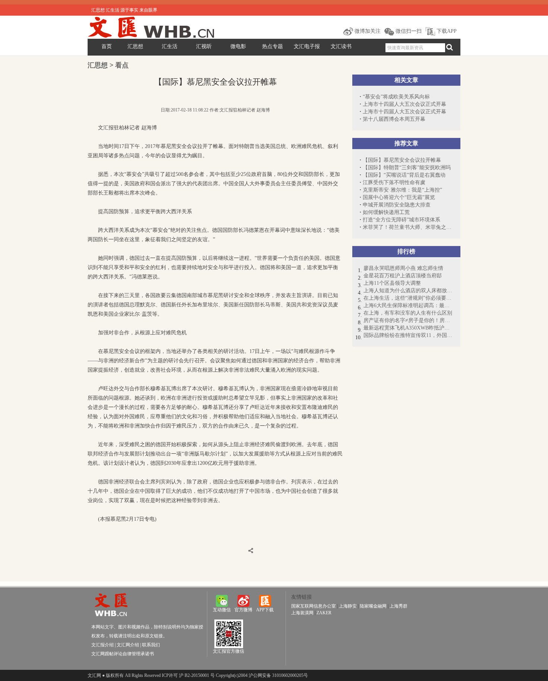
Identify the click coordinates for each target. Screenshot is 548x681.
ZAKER (323, 612)
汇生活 (169, 46)
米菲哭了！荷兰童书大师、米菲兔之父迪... (408, 227)
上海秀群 (398, 606)
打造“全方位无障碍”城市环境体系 (401, 220)
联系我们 (151, 644)
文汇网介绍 (128, 644)
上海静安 (348, 606)
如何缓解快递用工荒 (386, 212)
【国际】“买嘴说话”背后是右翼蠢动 (404, 175)
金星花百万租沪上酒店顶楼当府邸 (402, 275)
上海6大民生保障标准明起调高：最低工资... (408, 305)
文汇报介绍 (102, 644)
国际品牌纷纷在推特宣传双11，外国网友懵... (408, 335)
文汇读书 (341, 46)
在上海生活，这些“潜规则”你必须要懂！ (408, 298)
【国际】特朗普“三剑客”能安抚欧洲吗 (407, 167)
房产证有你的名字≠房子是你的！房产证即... (408, 320)
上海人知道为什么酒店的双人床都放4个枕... (408, 290)
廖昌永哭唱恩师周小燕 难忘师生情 (403, 268)
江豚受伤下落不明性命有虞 (394, 182)
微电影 (238, 46)
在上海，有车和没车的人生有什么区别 (407, 313)
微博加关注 (367, 31)
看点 (122, 65)
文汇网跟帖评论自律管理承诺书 (122, 653)
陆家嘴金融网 (373, 606)
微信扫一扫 (408, 31)
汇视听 (204, 46)
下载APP (446, 31)
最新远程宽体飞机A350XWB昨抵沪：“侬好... (408, 328)
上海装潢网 (302, 612)
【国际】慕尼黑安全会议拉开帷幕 (402, 160)
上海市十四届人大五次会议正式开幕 (404, 104)
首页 (106, 46)
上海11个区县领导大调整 (392, 283)
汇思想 (135, 46)
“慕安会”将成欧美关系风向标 (396, 97)
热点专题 (272, 46)
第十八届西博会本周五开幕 (394, 119)
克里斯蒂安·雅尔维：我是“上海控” (402, 190)
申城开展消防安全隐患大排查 (397, 205)
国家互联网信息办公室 (313, 606)
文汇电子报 (307, 46)
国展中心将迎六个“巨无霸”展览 (399, 197)
